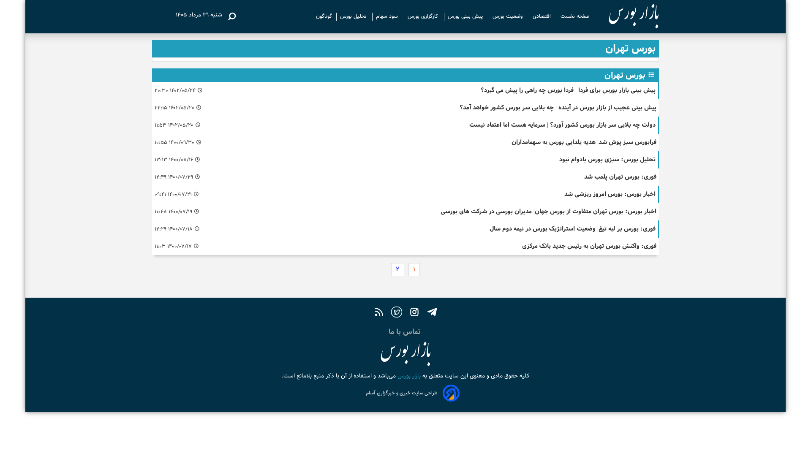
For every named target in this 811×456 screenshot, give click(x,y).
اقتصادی (542, 16)
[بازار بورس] (626, 16)
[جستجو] (232, 16)
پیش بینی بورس (466, 16)
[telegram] (432, 313)
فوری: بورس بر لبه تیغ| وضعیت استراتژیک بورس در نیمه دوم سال (573, 228)
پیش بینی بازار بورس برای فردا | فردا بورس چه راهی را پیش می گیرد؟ (568, 90)
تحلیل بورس (354, 16)
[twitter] (396, 313)
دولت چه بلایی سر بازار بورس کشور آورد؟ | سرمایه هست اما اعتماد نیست (562, 124)
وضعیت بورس (509, 16)
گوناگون (324, 16)
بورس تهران (624, 75)
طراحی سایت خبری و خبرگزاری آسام (402, 393)
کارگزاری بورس (424, 16)
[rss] (378, 313)
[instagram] (414, 313)
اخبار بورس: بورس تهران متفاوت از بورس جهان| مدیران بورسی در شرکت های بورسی (548, 211)
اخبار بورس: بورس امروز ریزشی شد (610, 194)
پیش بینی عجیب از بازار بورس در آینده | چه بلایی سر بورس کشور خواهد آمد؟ (558, 107)
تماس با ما (406, 332)
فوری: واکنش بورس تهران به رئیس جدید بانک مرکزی (589, 246)
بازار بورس (408, 376)
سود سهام (388, 16)
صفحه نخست (575, 16)
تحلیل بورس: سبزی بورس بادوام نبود (607, 159)
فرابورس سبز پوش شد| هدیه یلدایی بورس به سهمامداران (584, 142)
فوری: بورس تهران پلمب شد (620, 176)
